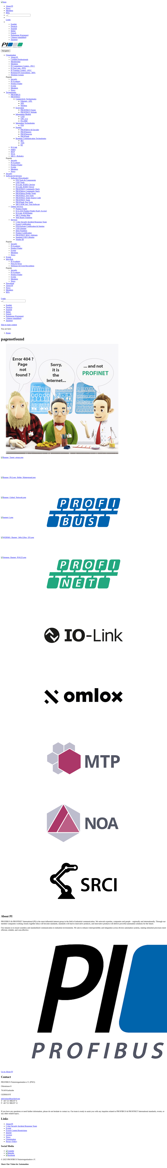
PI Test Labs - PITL (18, 68)
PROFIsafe (25, 136)
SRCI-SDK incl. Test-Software (28, 204)
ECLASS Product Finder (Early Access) (31, 211)
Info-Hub (9, 259)
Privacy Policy (11, 1141)
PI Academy (15, 81)
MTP (13, 152)
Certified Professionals (19, 59)
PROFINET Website (29, 112)
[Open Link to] (12, 457)
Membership (15, 62)
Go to (7, 1072)
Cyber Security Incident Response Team (31, 222)
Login (8, 20)
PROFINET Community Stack (28, 189)
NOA (13, 154)
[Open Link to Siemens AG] (13, 557)
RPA (8, 13)
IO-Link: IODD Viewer (25, 187)
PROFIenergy (26, 132)
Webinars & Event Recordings (22, 266)
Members (9, 11)
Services (14, 220)
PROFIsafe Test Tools (24, 202)
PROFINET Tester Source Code (28, 198)
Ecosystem (20, 108)
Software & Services (14, 176)
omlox (13, 149)
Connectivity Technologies (26, 99)
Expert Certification (23, 224)
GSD (23, 116)
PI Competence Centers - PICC (23, 66)
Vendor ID (20, 239)
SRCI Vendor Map (23, 215)
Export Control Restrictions (16, 1130)
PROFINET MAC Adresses (27, 235)
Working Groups (17, 75)
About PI (9, 6)
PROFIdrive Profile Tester (26, 193)
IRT (22, 141)
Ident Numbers (21, 231)
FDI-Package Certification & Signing (30, 226)
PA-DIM (24, 121)
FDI (22, 125)
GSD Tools (20, 182)
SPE (22, 103)
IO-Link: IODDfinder (24, 213)
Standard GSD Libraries (25, 237)
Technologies (11, 92)
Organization (11, 55)
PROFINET (15, 97)
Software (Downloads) (19, 178)
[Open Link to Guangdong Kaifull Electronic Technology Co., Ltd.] (7, 517)
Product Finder (16, 84)
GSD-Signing (21, 228)
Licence (9, 1135)
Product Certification (24, 233)
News (8, 8)
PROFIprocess (26, 134)
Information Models (23, 114)
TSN (22, 143)
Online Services (17, 207)
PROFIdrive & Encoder (30, 130)
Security (14, 79)
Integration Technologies (25, 123)
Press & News (16, 264)
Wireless (24, 106)
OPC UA (24, 119)
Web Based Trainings (24, 217)
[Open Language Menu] (6, 22)
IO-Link (14, 147)
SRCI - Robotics (17, 156)
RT (22, 145)
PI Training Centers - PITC (21, 70)
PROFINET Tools (23, 200)
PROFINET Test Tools (25, 196)
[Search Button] (7, 15)
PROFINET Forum (28, 110)
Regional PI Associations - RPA (23, 73)
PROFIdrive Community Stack (28, 191)
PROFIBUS (15, 95)
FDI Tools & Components (26, 180)
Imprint (8, 1133)
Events (13, 86)
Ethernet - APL (26, 101)
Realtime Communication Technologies (31, 138)
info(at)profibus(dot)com (10, 1099)
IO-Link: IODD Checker (25, 185)
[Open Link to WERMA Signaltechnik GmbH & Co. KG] (17, 537)
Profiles (19, 127)
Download (10, 283)
